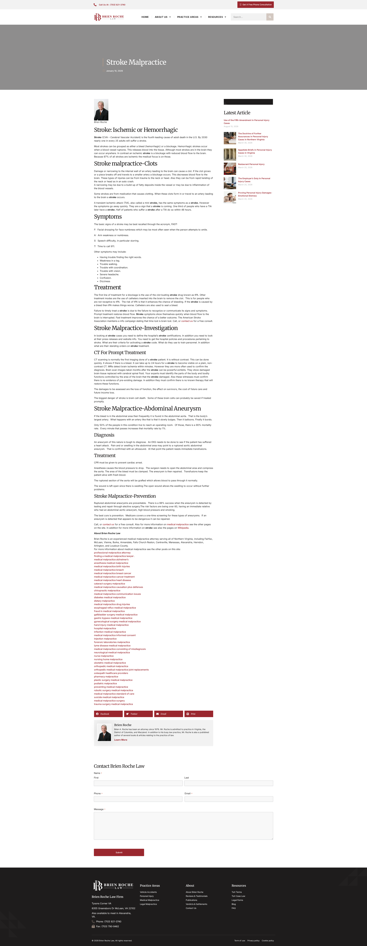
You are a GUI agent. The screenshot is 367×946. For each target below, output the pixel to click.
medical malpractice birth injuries (112, 566)
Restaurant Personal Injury (251, 164)
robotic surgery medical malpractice (113, 690)
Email (188, 793)
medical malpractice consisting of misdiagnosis (120, 649)
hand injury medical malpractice (111, 624)
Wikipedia (183, 527)
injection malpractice (105, 638)
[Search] (270, 17)
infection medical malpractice (110, 631)
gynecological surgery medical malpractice (117, 621)
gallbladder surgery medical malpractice (115, 614)
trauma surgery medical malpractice (113, 704)
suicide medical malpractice (109, 697)
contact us (187, 321)
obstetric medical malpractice (110, 662)
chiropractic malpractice (107, 590)
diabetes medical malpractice (110, 597)
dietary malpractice (104, 600)
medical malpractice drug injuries (112, 604)
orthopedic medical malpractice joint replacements (121, 669)
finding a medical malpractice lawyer (114, 556)
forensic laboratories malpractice (112, 642)
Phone (98, 793)
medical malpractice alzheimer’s (111, 559)
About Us (161, 16)
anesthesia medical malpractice (111, 562)
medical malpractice (178, 524)
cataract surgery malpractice (109, 583)
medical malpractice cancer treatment (114, 576)
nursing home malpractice (108, 659)
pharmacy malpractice (106, 676)
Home (145, 16)
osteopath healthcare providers (111, 673)
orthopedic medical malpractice (111, 666)
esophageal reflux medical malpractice (115, 607)
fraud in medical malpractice (109, 611)
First (96, 777)
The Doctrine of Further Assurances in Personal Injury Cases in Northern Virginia (253, 136)
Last (186, 777)
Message (99, 809)
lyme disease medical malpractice (112, 645)
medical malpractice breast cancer (112, 573)
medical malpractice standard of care (114, 693)
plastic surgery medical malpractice (113, 680)
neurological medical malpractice (112, 652)
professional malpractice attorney (112, 552)
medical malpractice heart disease (112, 580)
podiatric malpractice (105, 683)
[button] (108, 714)
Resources (215, 16)
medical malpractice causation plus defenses (118, 587)
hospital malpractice (105, 628)
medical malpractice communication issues (117, 593)
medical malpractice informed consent (115, 635)
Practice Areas (187, 16)
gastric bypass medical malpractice (113, 618)
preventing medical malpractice (111, 686)
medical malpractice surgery (109, 700)
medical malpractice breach (109, 569)
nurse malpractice (104, 655)
